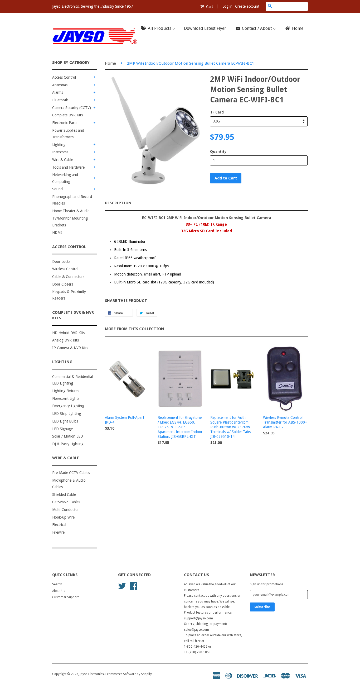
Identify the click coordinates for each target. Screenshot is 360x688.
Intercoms (60, 152)
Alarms (57, 92)
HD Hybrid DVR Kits (68, 333)
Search (57, 584)
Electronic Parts (64, 123)
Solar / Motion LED (67, 436)
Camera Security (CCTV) (71, 108)
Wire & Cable (62, 160)
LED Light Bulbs (65, 421)
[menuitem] (159, 28)
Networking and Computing (65, 178)
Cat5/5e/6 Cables (66, 502)
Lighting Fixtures (65, 391)
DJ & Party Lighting (68, 444)
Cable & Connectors (68, 276)
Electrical (59, 525)
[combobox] (291, 6)
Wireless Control (65, 269)
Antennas (59, 85)
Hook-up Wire (63, 517)
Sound (57, 189)
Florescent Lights (65, 398)
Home (110, 63)
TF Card (217, 112)
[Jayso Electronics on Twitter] (122, 585)
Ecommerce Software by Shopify (128, 674)
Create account (247, 6)
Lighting (58, 145)
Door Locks (61, 261)
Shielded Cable (64, 494)
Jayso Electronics (92, 674)
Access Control (64, 77)
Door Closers (62, 284)
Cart (209, 6)
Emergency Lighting (68, 406)
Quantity (218, 151)
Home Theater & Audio (71, 211)
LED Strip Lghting (66, 413)
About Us (58, 591)
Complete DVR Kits (67, 115)
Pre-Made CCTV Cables (71, 473)
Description (118, 203)
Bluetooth (60, 100)
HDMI (57, 232)
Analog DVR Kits (65, 340)
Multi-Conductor (65, 509)
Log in (227, 6)
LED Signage (62, 429)
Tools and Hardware (68, 167)
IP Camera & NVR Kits (70, 348)
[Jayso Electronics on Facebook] (134, 585)
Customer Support (65, 597)
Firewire (58, 532)
